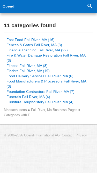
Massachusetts (15, 110)
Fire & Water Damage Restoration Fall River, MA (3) (45, 58)
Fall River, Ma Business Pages (54, 110)
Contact (67, 135)
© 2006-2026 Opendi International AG (32, 135)
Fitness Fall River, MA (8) (27, 66)
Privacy (81, 135)
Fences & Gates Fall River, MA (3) (34, 45)
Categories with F (17, 115)
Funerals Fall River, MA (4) (28, 97)
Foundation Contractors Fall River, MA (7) (40, 91)
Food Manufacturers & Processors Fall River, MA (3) (46, 83)
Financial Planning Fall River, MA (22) (37, 50)
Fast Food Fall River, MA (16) (30, 40)
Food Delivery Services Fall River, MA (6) (39, 76)
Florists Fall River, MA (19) (28, 71)
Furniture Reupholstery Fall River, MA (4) (39, 102)
